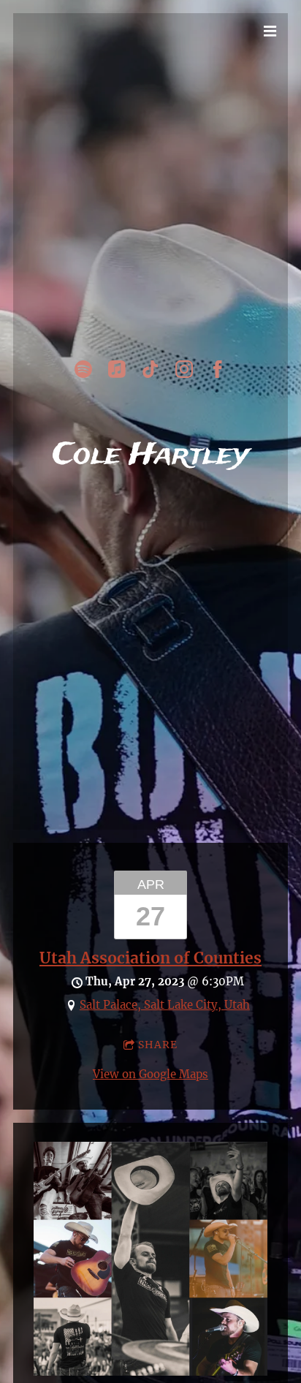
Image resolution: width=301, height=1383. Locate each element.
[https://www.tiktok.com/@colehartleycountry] (150, 369)
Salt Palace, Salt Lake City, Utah (165, 1005)
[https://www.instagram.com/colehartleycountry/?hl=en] (184, 369)
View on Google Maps (150, 1074)
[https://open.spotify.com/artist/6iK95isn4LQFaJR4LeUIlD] (83, 369)
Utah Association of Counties (150, 958)
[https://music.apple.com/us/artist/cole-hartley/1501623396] (117, 369)
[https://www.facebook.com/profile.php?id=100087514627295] (217, 369)
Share (158, 1044)
